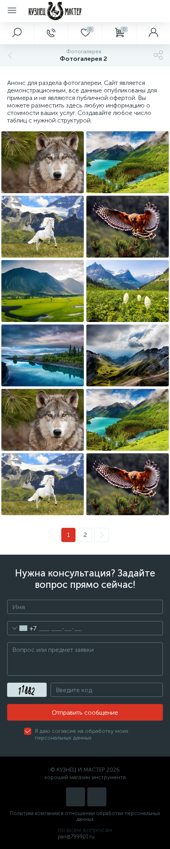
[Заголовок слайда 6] (127, 420)
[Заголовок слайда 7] (42, 420)
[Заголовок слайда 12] (127, 227)
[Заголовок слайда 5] (42, 484)
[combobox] (22, 628)
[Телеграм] (96, 796)
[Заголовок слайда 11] (42, 291)
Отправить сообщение (85, 712)
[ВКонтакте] (75, 796)
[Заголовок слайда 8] (127, 355)
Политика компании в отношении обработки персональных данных (85, 816)
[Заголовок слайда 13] (42, 227)
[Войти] (153, 33)
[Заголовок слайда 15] (42, 162)
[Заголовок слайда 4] (127, 484)
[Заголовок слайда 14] (127, 162)
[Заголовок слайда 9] (42, 355)
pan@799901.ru (76, 837)
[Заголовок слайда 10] (127, 291)
